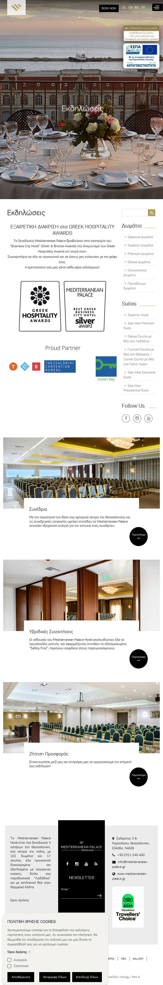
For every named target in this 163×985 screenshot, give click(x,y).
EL (124, 7)
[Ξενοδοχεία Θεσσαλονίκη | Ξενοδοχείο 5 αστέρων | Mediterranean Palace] (16, 8)
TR (143, 7)
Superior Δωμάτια (140, 245)
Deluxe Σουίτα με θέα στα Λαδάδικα (138, 338)
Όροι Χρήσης (19, 900)
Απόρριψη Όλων (55, 977)
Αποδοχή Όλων (87, 977)
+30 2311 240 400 (131, 855)
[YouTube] (148, 418)
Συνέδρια (38, 509)
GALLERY (138, 958)
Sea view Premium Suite (139, 325)
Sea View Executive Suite (139, 374)
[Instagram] (137, 418)
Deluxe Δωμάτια (139, 262)
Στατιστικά (21, 966)
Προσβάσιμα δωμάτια (135, 286)
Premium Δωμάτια (141, 254)
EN (130, 7)
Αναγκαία (20, 960)
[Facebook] (126, 418)
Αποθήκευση (21, 977)
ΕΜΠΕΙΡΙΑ (108, 958)
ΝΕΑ (123, 958)
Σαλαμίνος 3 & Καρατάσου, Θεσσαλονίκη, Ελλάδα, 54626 (131, 843)
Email (65, 889)
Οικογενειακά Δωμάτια (135, 272)
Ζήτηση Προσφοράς (48, 754)
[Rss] (95, 864)
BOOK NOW (109, 8)
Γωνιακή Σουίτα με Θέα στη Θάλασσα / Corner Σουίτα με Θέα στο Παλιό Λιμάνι (139, 357)
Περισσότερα (138, 534)
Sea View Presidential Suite (136, 388)
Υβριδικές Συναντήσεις (51, 631)
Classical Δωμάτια (140, 237)
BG (137, 7)
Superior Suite (138, 315)
